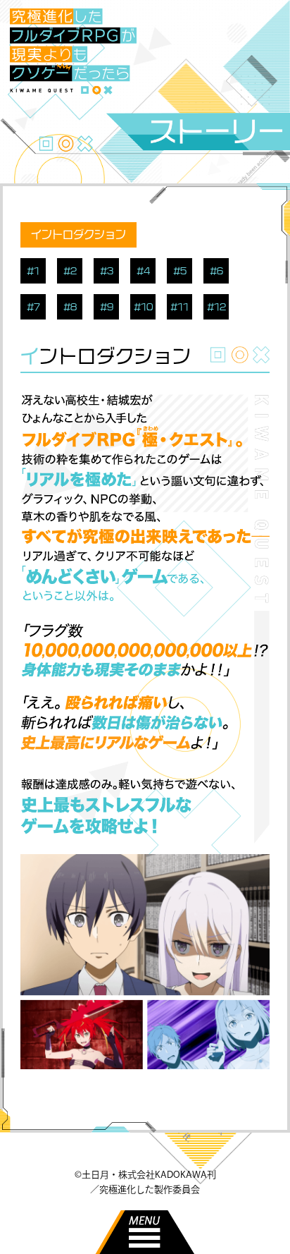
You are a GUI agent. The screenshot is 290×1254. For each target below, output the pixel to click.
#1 (33, 271)
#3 (106, 271)
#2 (70, 271)
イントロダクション (78, 234)
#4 (143, 271)
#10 (143, 307)
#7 (33, 307)
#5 (180, 271)
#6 (216, 271)
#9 (106, 307)
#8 (70, 307)
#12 (216, 307)
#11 (179, 307)
